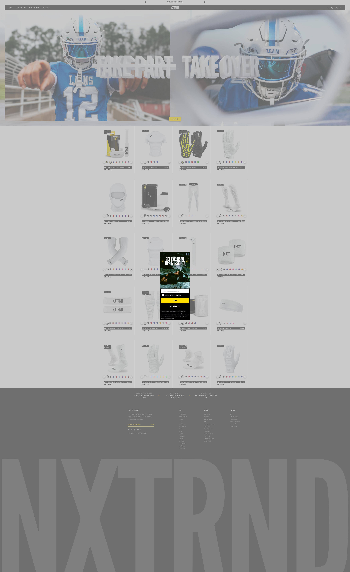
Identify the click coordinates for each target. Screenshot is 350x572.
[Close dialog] (187, 254)
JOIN (175, 300)
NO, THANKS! (175, 306)
